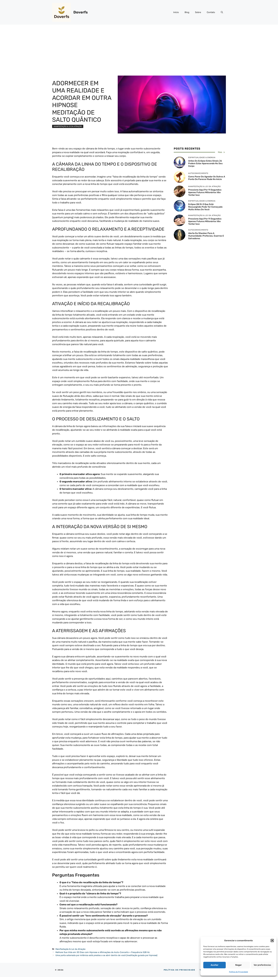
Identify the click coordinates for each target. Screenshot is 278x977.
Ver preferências (262, 965)
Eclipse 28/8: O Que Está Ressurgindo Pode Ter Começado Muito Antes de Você (205, 207)
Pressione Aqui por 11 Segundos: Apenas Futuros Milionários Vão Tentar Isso (205, 192)
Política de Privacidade (238, 972)
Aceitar (214, 965)
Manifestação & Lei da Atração (68, 126)
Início (176, 12)
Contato (211, 12)
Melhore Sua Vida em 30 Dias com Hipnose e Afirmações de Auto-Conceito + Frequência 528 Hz (102, 952)
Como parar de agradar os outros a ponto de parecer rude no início (206, 178)
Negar (238, 965)
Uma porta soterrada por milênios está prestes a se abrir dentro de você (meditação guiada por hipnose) (106, 955)
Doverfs (80, 12)
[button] (272, 940)
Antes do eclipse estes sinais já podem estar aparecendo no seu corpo (205, 163)
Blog (187, 12)
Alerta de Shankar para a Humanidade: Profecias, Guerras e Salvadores (206, 236)
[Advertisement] (139, 46)
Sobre (198, 12)
